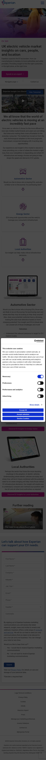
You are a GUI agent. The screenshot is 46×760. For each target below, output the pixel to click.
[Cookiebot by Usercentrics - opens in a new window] (34, 341)
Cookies (23, 701)
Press (23, 714)
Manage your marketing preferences (23, 719)
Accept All (23, 410)
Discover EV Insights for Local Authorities (23, 494)
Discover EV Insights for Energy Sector (23, 429)
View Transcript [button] (35, 92)
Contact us (34, 82)
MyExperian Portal (23, 732)
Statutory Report (23, 710)
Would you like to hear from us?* (16, 644)
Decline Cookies (23, 418)
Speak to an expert (14, 74)
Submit (9, 665)
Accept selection (23, 414)
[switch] (40, 383)
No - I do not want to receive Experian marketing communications (21, 655)
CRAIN (23, 706)
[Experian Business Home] (9, 3)
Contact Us (23, 727)
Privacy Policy (16, 670)
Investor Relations (23, 723)
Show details (34, 405)
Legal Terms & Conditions (23, 693)
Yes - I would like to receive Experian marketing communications (24, 649)
